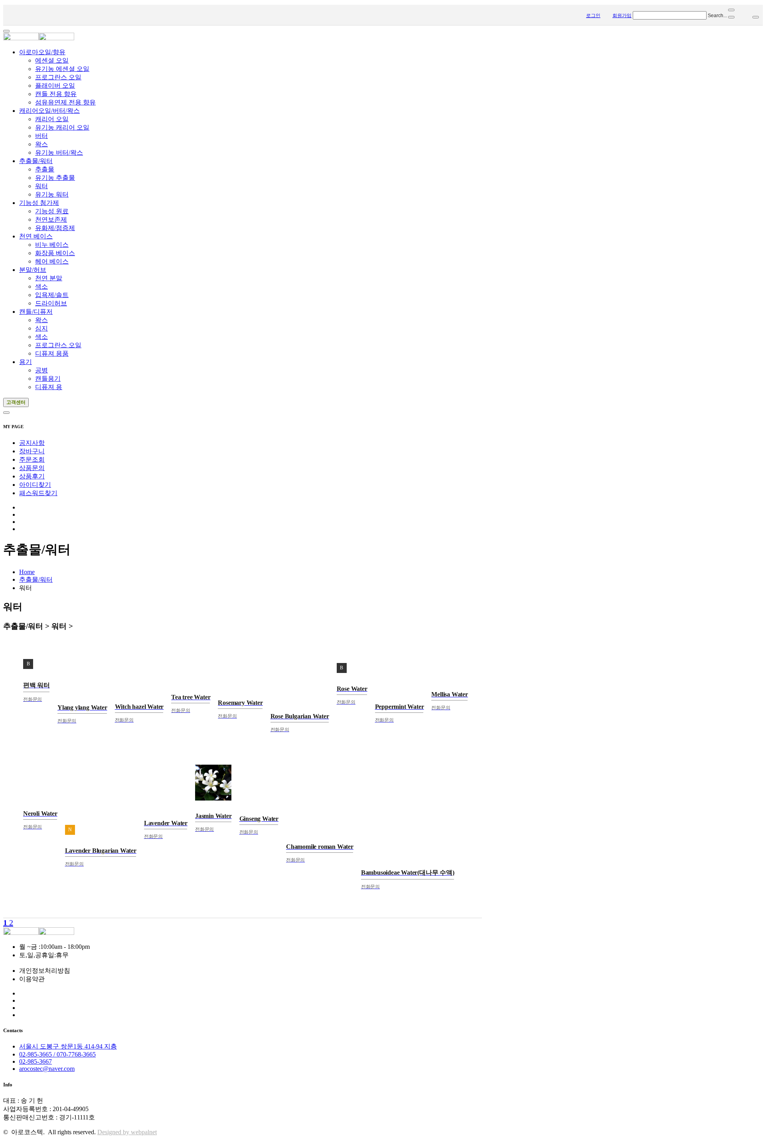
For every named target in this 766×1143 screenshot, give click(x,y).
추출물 (44, 169)
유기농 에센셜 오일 (62, 68)
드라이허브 (51, 303)
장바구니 (32, 451)
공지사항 (32, 442)
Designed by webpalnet (127, 1132)
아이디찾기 (35, 484)
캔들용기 (48, 378)
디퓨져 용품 (52, 353)
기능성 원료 (52, 211)
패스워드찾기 (38, 493)
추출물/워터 (36, 160)
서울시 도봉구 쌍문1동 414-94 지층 (68, 1046)
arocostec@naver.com (47, 1068)
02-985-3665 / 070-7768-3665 (57, 1054)
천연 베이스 (36, 236)
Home (27, 572)
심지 (41, 328)
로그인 (593, 15)
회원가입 (622, 15)
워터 (41, 186)
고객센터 (16, 402)
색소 (41, 286)
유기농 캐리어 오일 (62, 127)
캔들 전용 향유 (56, 93)
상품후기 (32, 476)
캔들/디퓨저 (36, 311)
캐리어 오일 (52, 119)
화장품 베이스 (55, 253)
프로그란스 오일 (58, 77)
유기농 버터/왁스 (59, 152)
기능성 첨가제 (39, 202)
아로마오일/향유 (42, 52)
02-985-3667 (35, 1061)
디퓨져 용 (48, 387)
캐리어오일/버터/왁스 (49, 110)
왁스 (41, 144)
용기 (25, 361)
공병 (41, 370)
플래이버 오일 (55, 85)
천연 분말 (48, 278)
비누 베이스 (52, 244)
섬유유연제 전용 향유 (65, 102)
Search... (717, 15)
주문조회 (32, 459)
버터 (41, 135)
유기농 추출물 (55, 177)
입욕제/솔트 (52, 294)
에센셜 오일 (52, 60)
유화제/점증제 (55, 227)
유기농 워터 (52, 194)
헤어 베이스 (52, 261)
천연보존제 (51, 219)
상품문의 (32, 467)
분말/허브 (32, 269)
